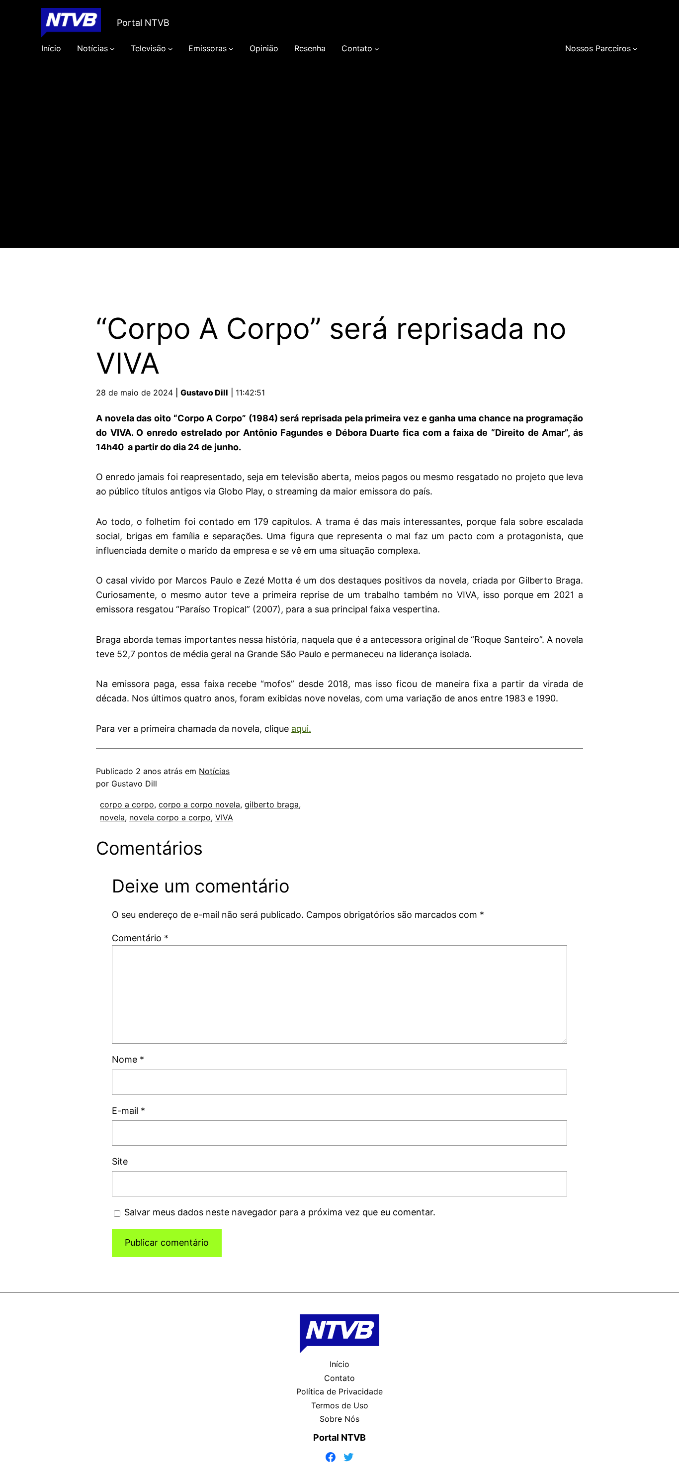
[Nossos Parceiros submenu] (635, 48)
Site (120, 1161)
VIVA (224, 817)
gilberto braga (272, 804)
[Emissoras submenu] (231, 48)
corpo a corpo (127, 804)
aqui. (301, 728)
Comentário (140, 938)
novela (112, 817)
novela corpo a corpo (170, 817)
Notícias (214, 771)
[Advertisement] (339, 165)
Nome (128, 1059)
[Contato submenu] (376, 48)
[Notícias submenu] (112, 48)
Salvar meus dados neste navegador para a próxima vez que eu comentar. (279, 1212)
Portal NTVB (143, 22)
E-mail (128, 1110)
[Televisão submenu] (170, 48)
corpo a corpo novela (199, 804)
